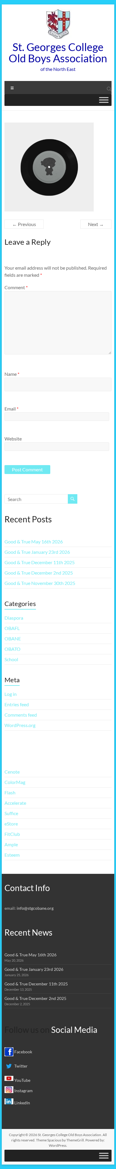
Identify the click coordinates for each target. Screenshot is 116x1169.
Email (11, 408)
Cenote (12, 771)
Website (13, 438)
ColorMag (14, 782)
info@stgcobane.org (35, 908)
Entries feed (16, 704)
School (11, 659)
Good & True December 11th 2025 (39, 562)
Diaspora (13, 618)
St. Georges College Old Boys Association (58, 52)
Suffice (11, 813)
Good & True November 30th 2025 (39, 583)
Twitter (20, 1065)
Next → (96, 224)
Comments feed (20, 715)
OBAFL (12, 628)
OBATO (12, 649)
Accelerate (15, 803)
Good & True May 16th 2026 (33, 541)
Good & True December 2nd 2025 (38, 572)
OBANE (12, 638)
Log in (10, 694)
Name (11, 374)
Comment (16, 287)
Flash (9, 792)
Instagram (23, 1090)
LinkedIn (21, 1102)
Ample (11, 844)
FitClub (12, 834)
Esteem (12, 855)
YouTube (21, 1080)
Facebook (22, 1051)
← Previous (24, 224)
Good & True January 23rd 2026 (37, 552)
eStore (11, 823)
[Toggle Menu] (104, 100)
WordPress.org (19, 725)
